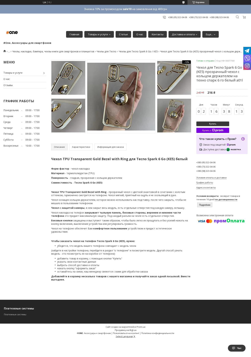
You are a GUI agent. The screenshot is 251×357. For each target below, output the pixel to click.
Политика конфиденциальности (157, 333)
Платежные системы (15, 314)
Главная (74, 34)
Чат (239, 348)
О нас (139, 34)
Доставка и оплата (183, 34)
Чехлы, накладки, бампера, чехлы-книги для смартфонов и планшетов (53, 51)
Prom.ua (141, 326)
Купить (212, 124)
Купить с (206, 130)
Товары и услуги (98, 34)
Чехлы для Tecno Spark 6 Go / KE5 (138, 51)
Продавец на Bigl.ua (125, 330)
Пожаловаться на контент (126, 333)
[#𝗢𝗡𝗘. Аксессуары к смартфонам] (11, 32)
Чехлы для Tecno (106, 51)
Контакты (157, 34)
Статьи (123, 34)
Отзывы (8, 85)
